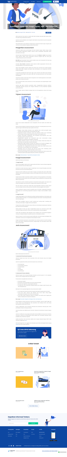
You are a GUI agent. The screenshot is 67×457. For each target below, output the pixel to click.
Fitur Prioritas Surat (20, 400)
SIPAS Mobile (10, 436)
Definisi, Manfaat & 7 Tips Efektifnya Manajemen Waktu (30, 155)
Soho (32, 432)
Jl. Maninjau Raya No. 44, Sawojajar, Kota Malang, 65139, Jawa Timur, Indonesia (36, 445)
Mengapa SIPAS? (26, 1)
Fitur (8, 432)
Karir (24, 434)
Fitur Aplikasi (33, 1)
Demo (57, 1)
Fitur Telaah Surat (19, 371)
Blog (16, 434)
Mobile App (39, 1)
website (17, 324)
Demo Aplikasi (18, 432)
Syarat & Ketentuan (27, 436)
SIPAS (26, 320)
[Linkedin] (13, 446)
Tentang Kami (26, 432)
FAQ (16, 436)
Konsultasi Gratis (48, 1)
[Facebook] (11, 446)
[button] (46, 32)
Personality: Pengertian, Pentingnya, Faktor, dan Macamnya (31, 299)
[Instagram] (9, 446)
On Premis (33, 434)
